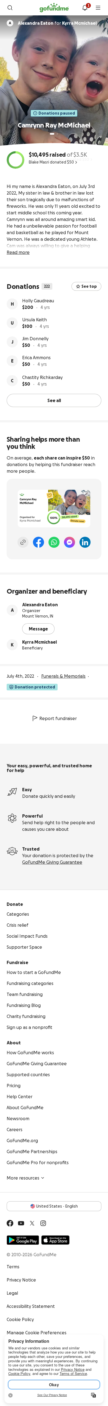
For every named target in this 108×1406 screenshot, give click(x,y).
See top (89, 286)
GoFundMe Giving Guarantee (52, 862)
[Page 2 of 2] (57, 134)
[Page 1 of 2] (52, 134)
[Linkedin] (85, 542)
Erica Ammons (36, 357)
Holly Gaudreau (38, 300)
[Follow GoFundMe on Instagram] (43, 1223)
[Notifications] (84, 7)
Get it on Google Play (23, 1240)
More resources (23, 1177)
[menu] (98, 7)
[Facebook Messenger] (69, 542)
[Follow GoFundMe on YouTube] (21, 1223)
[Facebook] (38, 542)
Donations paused (56, 113)
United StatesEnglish (57, 1206)
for (57, 23)
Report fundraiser (58, 718)
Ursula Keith (34, 319)
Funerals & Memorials (63, 676)
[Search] (10, 7)
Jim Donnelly (35, 338)
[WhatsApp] (54, 542)
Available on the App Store (55, 1240)
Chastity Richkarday (42, 377)
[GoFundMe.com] (54, 8)
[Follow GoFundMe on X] (32, 1223)
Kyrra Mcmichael (39, 642)
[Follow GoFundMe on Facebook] (10, 1223)
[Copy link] (23, 542)
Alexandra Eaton (40, 604)
